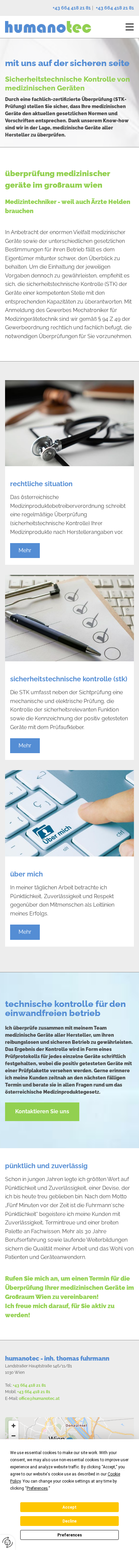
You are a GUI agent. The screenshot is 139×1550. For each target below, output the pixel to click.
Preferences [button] (37, 1488)
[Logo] (48, 27)
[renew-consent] (7, 1542)
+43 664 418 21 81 (72, 8)
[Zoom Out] (13, 1436)
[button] (25, 550)
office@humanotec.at (39, 1398)
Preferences (69, 1535)
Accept (69, 1507)
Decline (69, 1521)
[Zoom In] (13, 1426)
